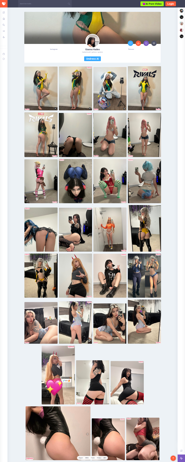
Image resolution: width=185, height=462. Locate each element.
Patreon (131, 49)
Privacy (99, 457)
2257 (104, 457)
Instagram (53, 49)
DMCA (87, 457)
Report (81, 457)
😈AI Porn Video (152, 3)
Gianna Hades (92, 49)
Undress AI (92, 58)
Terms (93, 457)
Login (170, 3)
